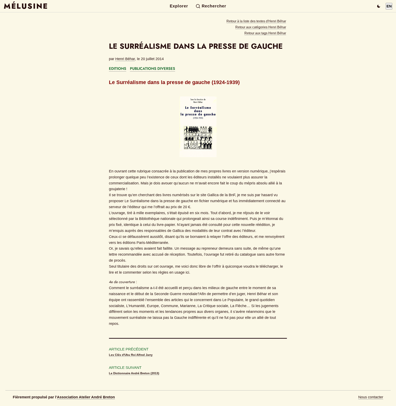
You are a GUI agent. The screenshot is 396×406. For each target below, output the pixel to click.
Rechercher (214, 6)
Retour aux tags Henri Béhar (265, 33)
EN (389, 6)
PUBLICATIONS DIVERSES (152, 68)
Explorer (179, 6)
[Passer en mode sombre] (378, 6)
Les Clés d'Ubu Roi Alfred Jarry (131, 354)
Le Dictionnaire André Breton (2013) (134, 373)
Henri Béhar (125, 59)
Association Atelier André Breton (86, 397)
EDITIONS (117, 68)
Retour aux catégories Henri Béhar (260, 27)
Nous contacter (370, 397)
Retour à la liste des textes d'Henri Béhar (256, 21)
